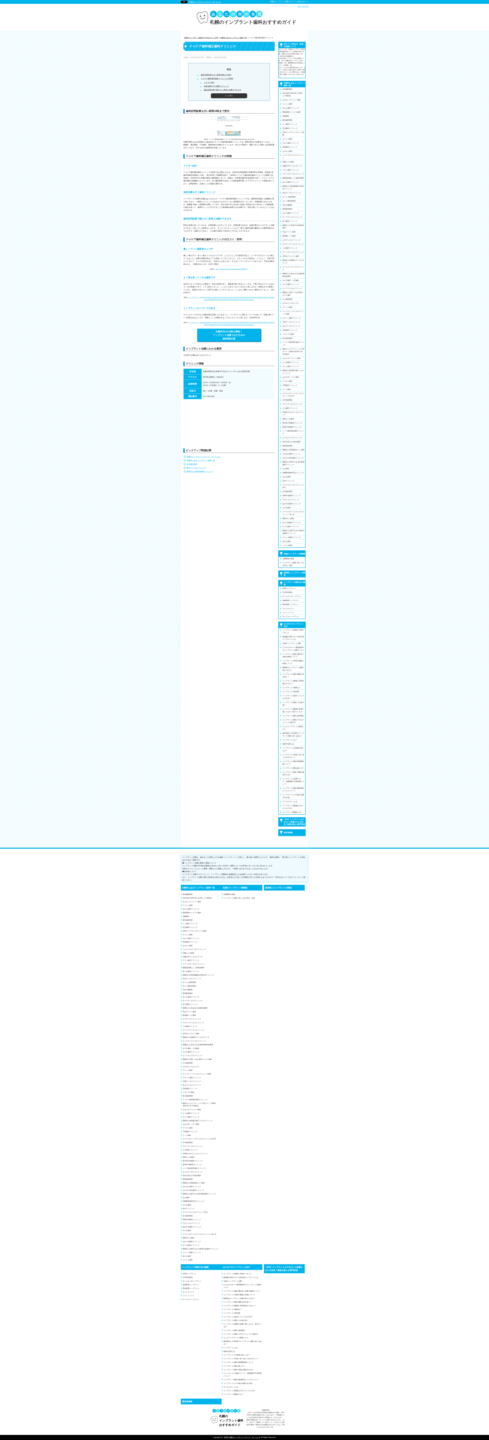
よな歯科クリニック (289, 408)
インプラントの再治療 (290, 692)
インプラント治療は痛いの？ (293, 768)
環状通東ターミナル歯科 (291, 112)
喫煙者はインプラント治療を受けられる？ (293, 669)
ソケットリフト (288, 612)
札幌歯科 (285, 116)
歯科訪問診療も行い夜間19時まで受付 (216, 75)
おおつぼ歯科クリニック (291, 522)
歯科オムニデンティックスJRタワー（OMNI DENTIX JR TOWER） (293, 351)
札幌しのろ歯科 (288, 162)
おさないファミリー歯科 (291, 100)
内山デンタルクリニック (291, 193)
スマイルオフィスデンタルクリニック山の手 (293, 394)
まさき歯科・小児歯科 (290, 280)
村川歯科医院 (287, 338)
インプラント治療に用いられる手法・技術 (293, 564)
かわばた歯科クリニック (291, 454)
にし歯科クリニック (289, 124)
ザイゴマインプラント (290, 617)
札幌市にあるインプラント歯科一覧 (201, 460)
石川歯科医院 (192, 464)
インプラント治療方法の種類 (294, 583)
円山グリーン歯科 (289, 232)
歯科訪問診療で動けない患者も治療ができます (222, 90)
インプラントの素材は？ (291, 688)
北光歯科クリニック (289, 128)
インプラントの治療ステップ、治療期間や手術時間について (293, 781)
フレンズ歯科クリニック (291, 537)
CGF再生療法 (287, 592)
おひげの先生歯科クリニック (293, 458)
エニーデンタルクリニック (292, 288)
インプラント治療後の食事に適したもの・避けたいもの (293, 710)
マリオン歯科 (287, 381)
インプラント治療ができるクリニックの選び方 (293, 721)
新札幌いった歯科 (289, 236)
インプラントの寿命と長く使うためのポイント (293, 756)
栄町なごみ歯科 (288, 419)
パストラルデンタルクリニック (293, 156)
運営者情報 (288, 832)
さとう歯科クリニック (290, 366)
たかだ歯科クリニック (290, 284)
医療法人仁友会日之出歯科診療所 (293, 226)
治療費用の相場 (288, 559)
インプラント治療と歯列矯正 (293, 716)
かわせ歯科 (286, 508)
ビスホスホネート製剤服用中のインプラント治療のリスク (293, 648)
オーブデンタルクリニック (292, 217)
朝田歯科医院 (287, 446)
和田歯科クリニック (289, 147)
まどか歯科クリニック (290, 213)
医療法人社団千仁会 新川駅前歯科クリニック (293, 463)
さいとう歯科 (287, 139)
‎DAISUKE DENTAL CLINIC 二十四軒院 (292, 94)
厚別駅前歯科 (287, 209)
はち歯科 (285, 469)
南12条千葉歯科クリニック (292, 423)
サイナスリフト (288, 609)
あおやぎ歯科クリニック (291, 504)
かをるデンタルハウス (290, 303)
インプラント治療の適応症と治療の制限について (293, 655)
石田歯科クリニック (289, 330)
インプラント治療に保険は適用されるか (293, 773)
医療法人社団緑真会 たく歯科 (293, 450)
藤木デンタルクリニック (196, 468)
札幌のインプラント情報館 (294, 554)
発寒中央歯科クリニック (291, 496)
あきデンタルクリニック (291, 326)
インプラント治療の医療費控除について (293, 762)
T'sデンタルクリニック (291, 500)
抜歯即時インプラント (290, 600)
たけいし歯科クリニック (291, 318)
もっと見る (229, 96)
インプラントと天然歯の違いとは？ (293, 749)
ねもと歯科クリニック (290, 108)
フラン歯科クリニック (290, 170)
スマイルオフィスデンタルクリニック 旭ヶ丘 (293, 513)
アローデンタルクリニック (292, 404)
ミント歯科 (286, 389)
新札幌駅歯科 (287, 89)
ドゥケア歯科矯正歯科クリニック (293, 343)
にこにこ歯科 (287, 104)
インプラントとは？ (289, 740)
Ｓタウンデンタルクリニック (293, 244)
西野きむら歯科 (288, 518)
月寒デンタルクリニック (291, 322)
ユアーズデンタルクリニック (293, 174)
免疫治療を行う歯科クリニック (216, 86)
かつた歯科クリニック (290, 526)
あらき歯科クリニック (290, 182)
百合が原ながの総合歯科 (291, 442)
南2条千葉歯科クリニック (292, 427)
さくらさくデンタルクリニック (293, 268)
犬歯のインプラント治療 (291, 643)
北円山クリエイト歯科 (290, 256)
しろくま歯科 (287, 545)
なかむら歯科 (287, 151)
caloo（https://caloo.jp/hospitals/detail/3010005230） (232, 269)
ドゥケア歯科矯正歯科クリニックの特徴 (217, 79)
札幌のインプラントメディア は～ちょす (205, 2)
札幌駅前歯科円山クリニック (293, 473)
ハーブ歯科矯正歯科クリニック (293, 432)
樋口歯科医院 (287, 120)
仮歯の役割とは (288, 744)
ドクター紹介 (209, 82)
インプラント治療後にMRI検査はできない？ (293, 682)
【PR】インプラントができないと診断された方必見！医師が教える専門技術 (294, 821)
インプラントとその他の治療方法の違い (293, 796)
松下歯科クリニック (289, 221)
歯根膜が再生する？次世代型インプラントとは (293, 638)
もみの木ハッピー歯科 (290, 377)
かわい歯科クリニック (290, 143)
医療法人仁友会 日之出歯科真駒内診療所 (293, 275)
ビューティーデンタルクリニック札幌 (293, 312)
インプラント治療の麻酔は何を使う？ (293, 675)
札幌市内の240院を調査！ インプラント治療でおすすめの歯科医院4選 (229, 335)
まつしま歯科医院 (289, 197)
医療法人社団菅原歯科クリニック (200, 471)
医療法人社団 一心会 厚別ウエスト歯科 (292, 293)
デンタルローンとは (289, 801)
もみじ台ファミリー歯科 (291, 358)
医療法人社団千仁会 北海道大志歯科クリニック (293, 532)
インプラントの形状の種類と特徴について (293, 662)
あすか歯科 (286, 541)
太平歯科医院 (287, 400)
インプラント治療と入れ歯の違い (293, 703)
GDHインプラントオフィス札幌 (293, 133)
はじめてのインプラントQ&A (293, 625)
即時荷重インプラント (290, 604)
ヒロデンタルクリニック (291, 240)
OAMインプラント (289, 588)
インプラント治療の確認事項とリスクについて (293, 789)
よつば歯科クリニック (290, 362)
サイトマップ (302, 6)
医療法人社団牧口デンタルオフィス (293, 261)
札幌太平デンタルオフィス (292, 166)
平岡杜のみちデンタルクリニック (293, 413)
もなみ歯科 (286, 477)
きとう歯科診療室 (289, 201)
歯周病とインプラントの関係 (294, 574)
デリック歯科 (287, 307)
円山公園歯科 (287, 205)
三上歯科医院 (287, 299)
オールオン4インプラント (292, 596)
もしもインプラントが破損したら (293, 727)
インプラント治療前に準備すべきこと (293, 631)
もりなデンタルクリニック (292, 438)
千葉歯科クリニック (289, 385)
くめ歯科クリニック (289, 248)
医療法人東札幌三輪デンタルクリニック (293, 371)
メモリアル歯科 (288, 334)
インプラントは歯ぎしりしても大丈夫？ (293, 697)
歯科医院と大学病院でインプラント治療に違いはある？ (293, 734)
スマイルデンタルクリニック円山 (293, 486)
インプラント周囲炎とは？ (292, 812)
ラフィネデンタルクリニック (293, 252)
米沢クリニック (288, 481)
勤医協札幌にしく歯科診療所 (293, 178)
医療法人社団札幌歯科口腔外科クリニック (293, 187)
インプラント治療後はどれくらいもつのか (293, 807)
